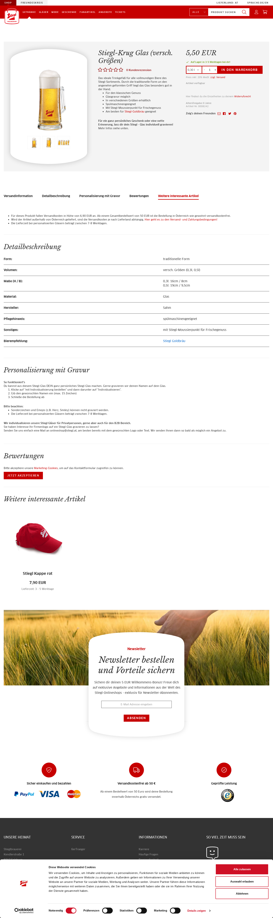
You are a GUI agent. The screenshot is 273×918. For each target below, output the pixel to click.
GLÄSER (43, 12)
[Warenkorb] (265, 12)
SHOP (8, 2)
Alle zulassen (242, 869)
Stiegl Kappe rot (37, 573)
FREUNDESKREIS (32, 2)
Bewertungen (139, 196)
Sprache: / (258, 2)
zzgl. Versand (217, 77)
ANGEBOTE (105, 12)
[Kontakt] (212, 853)
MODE (55, 12)
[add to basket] (45, 591)
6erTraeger (78, 849)
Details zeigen (196, 910)
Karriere (144, 849)
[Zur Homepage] (11, 16)
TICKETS (120, 12)
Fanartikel (88, 12)
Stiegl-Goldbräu (134, 111)
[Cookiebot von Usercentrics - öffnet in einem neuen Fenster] (24, 911)
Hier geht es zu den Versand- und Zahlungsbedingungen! (181, 219)
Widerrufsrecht (242, 96)
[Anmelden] (256, 12)
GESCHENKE (69, 12)
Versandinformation (18, 196)
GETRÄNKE (29, 12)
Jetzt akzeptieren (23, 475)
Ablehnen (242, 893)
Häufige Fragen (148, 854)
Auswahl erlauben (242, 881)
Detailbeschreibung (56, 196)
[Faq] (24, 794)
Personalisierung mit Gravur (99, 196)
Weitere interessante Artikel (178, 196)
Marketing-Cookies (46, 468)
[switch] (107, 911)
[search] (244, 12)
